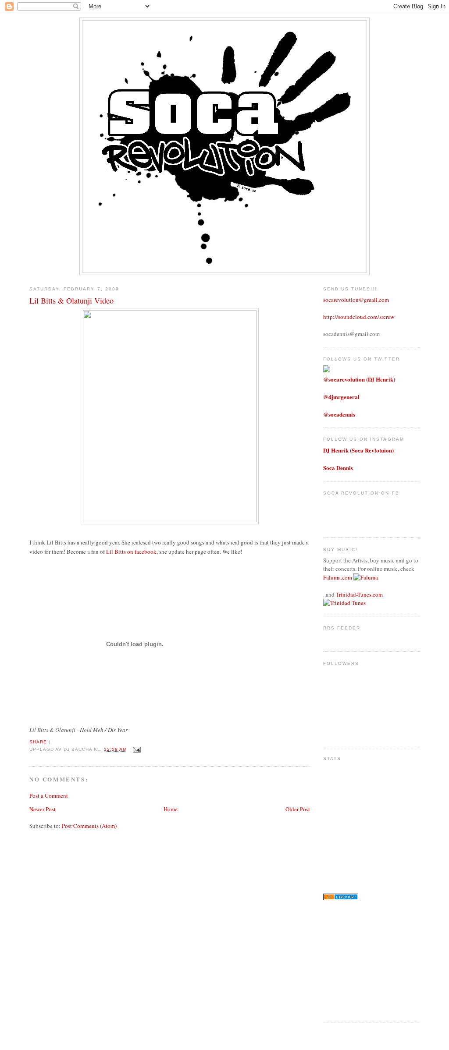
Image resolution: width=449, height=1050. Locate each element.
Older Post (297, 809)
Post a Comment (48, 795)
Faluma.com (337, 577)
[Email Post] (136, 749)
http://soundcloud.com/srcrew (358, 317)
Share (38, 741)
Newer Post (42, 809)
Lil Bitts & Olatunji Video (71, 300)
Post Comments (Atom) (89, 826)
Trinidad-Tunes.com (359, 594)
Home (171, 809)
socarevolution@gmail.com (356, 300)
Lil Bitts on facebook (131, 551)
